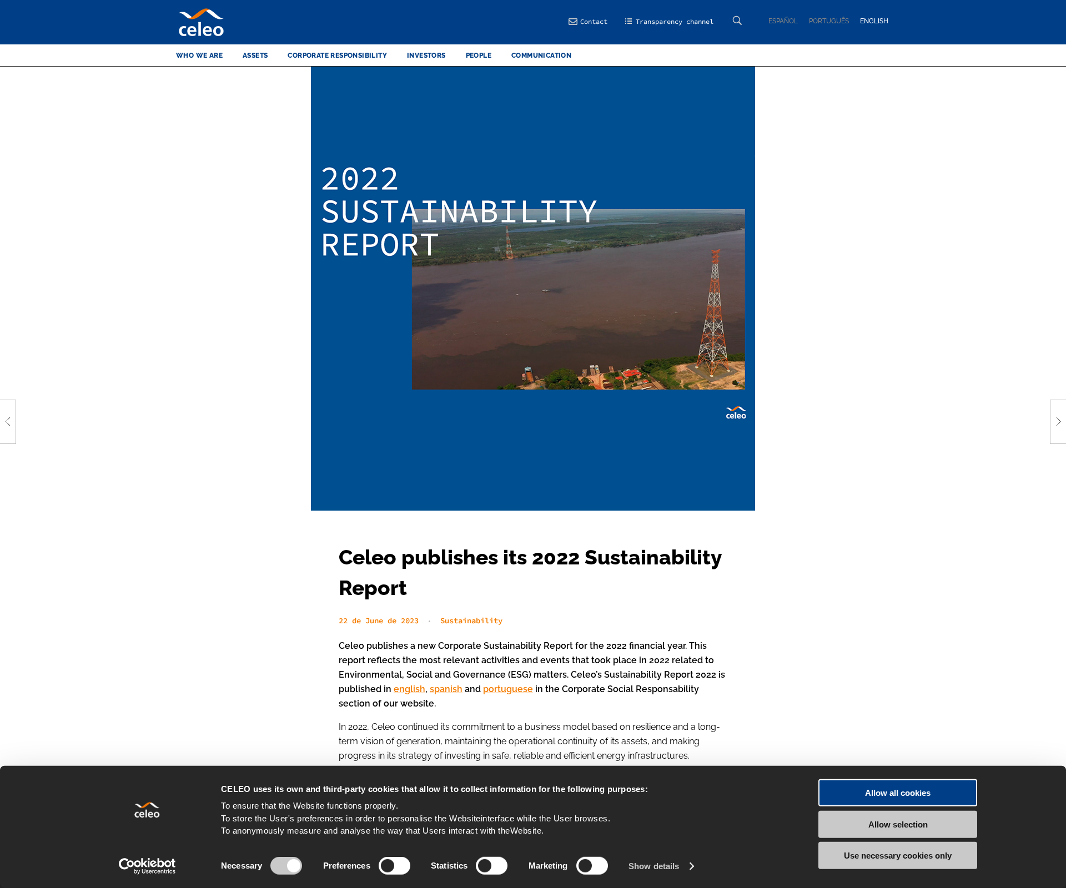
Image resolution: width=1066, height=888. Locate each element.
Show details (653, 866)
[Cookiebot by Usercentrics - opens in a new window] (147, 866)
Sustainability (471, 620)
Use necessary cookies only (898, 855)
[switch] (394, 866)
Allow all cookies (898, 793)
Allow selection (898, 824)
